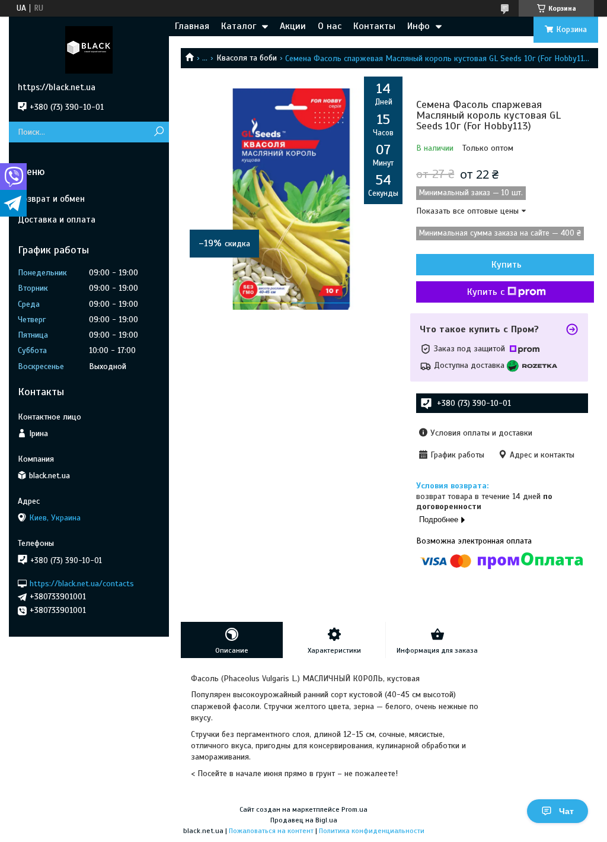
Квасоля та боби (246, 58)
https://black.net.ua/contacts (82, 583)
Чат (566, 811)
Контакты (374, 26)
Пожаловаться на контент (271, 831)
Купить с (485, 292)
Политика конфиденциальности (371, 831)
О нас (329, 26)
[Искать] (158, 132)
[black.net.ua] (89, 49)
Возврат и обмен (51, 198)
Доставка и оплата (56, 219)
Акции (293, 26)
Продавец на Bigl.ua (303, 820)
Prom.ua (354, 809)
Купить (506, 265)
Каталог (238, 26)
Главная (192, 26)
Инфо (418, 26)
